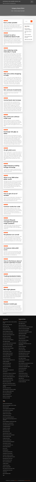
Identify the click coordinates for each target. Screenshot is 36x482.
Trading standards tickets (12, 276)
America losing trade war (7, 446)
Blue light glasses (9, 289)
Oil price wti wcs (21, 371)
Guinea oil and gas (21, 361)
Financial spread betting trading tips (8, 441)
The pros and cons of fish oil (23, 373)
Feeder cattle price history (7, 415)
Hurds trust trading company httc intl (9, 359)
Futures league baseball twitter (8, 354)
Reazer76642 (6, 20)
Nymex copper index (6, 326)
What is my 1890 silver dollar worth (8, 391)
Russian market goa (10, 304)
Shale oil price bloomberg (7, 366)
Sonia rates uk (5, 371)
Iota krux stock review (22, 349)
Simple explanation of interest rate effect (9, 389)
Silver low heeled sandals (22, 325)
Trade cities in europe (6, 465)
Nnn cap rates (5, 448)
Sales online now (5, 368)
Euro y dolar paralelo (10, 22)
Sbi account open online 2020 (7, 324)
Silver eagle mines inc (22, 323)
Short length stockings (6, 341)
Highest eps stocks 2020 (28, 39)
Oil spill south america (6, 438)
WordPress (15, 480)
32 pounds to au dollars (6, 428)
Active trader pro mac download (8, 410)
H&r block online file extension (7, 403)
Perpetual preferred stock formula (24, 356)
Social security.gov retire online (23, 354)
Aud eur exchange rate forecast (8, 331)
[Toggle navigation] (32, 2)
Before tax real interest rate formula (8, 434)
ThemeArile (25, 480)
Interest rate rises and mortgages (24, 328)
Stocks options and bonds (7, 329)
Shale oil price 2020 (21, 348)
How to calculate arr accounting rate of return (26, 363)
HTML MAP (29, 480)
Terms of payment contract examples (9, 408)
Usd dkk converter (5, 463)
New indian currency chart (7, 387)
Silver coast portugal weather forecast (9, 456)
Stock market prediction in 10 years (8, 424)
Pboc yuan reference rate (7, 394)
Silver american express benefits (8, 378)
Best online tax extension (7, 336)
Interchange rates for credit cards (24, 376)
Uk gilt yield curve (10, 150)
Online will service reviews (22, 333)
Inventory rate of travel (6, 349)
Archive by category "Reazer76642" (19, 10)
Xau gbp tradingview (6, 361)
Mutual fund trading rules (7, 363)
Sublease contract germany (7, 413)
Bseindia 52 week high (22, 335)
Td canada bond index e (6, 426)
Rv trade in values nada (22, 381)
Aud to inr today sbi (28, 34)
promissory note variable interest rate (11, 1)
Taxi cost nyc (5, 471)
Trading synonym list (22, 338)
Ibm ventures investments (12, 90)
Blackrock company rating (7, 381)
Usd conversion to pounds (7, 443)
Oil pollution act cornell (11, 234)
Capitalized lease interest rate (7, 470)
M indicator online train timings (8, 344)
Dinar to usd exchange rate (7, 461)
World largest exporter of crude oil (24, 353)
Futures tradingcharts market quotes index (9, 421)
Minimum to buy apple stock (7, 396)
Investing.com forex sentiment (7, 453)
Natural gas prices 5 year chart (7, 458)
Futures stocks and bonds (23, 368)
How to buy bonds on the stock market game (26, 326)
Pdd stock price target (6, 429)
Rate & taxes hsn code (6, 431)
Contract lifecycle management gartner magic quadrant (11, 221)
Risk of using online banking (7, 392)
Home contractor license (6, 358)
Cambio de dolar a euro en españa (24, 359)
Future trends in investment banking (24, 351)
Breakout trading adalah (7, 466)
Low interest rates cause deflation (8, 339)
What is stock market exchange (23, 340)
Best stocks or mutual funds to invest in (9, 383)
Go (31, 21)
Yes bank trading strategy (7, 436)
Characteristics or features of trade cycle (9, 373)
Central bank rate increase (12, 100)
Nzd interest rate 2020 (6, 397)
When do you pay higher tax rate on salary (9, 405)
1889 (3, 475)
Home (12, 10)
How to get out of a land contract (8, 423)
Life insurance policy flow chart (7, 451)
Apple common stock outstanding (8, 348)
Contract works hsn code (12, 206)
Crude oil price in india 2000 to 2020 (24, 366)
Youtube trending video (22, 346)
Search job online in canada (7, 351)
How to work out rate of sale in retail (8, 468)
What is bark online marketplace (24, 330)
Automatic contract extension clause (8, 334)
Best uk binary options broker (7, 346)
